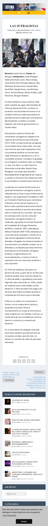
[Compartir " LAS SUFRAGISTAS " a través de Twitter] (19, 361)
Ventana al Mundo (27, 446)
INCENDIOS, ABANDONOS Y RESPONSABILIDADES (22, 443)
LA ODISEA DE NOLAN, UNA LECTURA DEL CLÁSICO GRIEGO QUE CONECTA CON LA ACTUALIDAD (26, 431)
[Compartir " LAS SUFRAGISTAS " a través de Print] (33, 361)
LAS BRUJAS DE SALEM (20, 400)
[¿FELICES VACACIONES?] (8, 454)
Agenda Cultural (22, 33)
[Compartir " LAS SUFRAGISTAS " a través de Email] (28, 361)
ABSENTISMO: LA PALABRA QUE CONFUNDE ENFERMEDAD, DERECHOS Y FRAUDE (27, 474)
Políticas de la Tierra (27, 466)
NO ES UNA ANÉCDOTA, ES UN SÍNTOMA (24, 411)
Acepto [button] (24, 521)
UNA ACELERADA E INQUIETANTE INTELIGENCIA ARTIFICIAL (25, 463)
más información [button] (9, 515)
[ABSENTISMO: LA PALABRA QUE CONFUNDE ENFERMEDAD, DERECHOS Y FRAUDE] (8, 474)
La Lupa (23, 455)
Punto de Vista (26, 422)
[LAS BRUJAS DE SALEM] (8, 402)
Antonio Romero (24, 30)
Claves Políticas (26, 414)
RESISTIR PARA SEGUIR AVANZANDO (26, 420)
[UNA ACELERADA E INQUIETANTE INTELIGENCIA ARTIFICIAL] (8, 463)
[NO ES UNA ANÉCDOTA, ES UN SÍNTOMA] (8, 411)
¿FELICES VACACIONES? (21, 452)
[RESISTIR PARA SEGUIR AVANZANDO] (8, 422)
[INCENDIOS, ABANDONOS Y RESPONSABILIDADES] (8, 443)
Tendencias (25, 402)
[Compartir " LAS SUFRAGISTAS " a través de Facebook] (14, 361)
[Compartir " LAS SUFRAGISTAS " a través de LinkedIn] (24, 361)
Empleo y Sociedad (27, 479)
